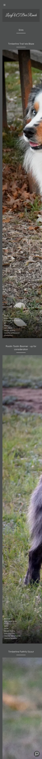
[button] (4, 5)
